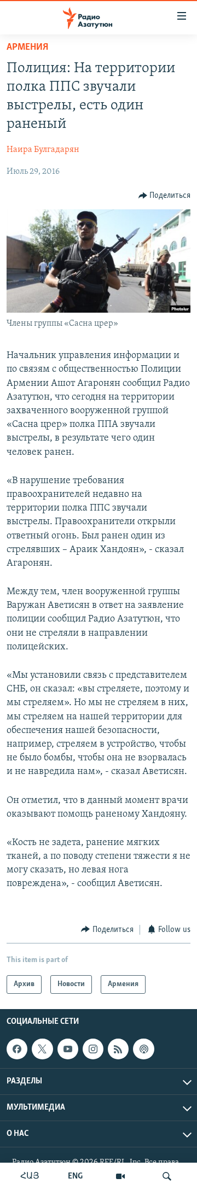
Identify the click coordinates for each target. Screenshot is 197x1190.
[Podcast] (143, 1049)
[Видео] (120, 1176)
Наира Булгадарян (43, 149)
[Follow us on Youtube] (67, 1049)
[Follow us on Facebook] (17, 1049)
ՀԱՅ (29, 1176)
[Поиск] (166, 1176)
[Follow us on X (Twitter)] (42, 1049)
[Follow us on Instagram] (93, 1049)
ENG (75, 1176)
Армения (27, 47)
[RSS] (118, 1049)
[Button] (164, 196)
